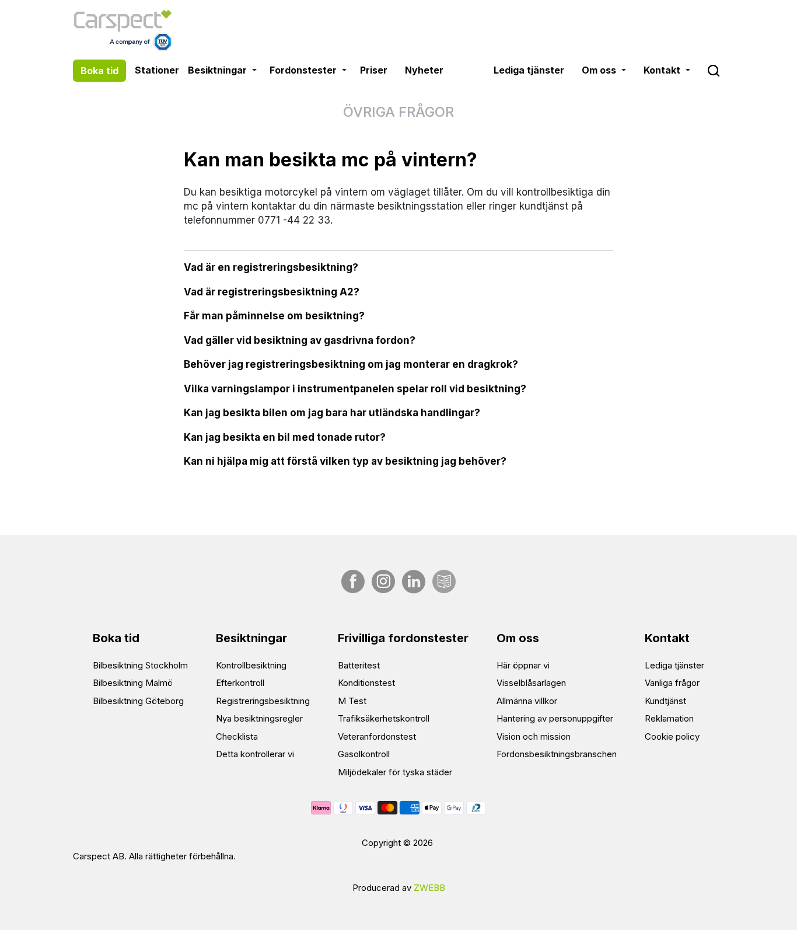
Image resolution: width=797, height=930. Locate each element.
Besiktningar (217, 70)
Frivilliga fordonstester (403, 638)
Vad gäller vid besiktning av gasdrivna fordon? (299, 340)
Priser (373, 70)
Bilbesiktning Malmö (133, 682)
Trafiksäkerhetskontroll (383, 718)
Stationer (157, 70)
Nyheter (424, 70)
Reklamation (669, 718)
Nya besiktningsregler (259, 718)
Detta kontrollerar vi (255, 754)
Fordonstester (303, 70)
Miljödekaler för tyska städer (395, 772)
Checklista (237, 736)
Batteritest (359, 665)
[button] (255, 70)
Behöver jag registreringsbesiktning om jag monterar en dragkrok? (351, 364)
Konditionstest (366, 682)
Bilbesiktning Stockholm (140, 665)
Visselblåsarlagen (531, 682)
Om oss (599, 70)
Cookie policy (672, 736)
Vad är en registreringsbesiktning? (271, 267)
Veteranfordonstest (377, 736)
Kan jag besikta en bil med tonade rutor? (285, 437)
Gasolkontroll (364, 754)
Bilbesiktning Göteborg (138, 700)
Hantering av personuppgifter (555, 718)
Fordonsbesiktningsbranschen (557, 754)
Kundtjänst (665, 700)
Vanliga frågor (672, 682)
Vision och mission (534, 736)
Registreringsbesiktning (263, 700)
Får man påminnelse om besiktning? (274, 316)
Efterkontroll (240, 682)
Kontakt (662, 70)
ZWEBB (429, 887)
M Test (352, 700)
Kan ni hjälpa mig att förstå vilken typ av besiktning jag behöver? (345, 461)
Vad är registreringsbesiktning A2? (271, 292)
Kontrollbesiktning (251, 665)
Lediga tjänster (529, 70)
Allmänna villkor (527, 700)
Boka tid (99, 70)
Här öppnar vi (523, 665)
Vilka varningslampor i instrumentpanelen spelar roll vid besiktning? (355, 389)
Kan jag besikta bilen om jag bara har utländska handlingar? (332, 413)
